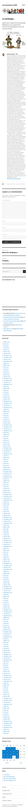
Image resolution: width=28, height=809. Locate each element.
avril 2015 (6, 602)
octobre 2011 (7, 679)
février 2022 (7, 444)
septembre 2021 (8, 453)
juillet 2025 (7, 365)
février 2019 (7, 513)
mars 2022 (6, 442)
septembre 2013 (8, 637)
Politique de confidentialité (17, 804)
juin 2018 (6, 529)
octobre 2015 (7, 590)
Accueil (4, 787)
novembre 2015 (8, 588)
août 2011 (6, 683)
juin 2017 (6, 552)
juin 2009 (6, 733)
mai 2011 (6, 689)
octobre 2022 (7, 428)
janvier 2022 (7, 446)
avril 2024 (6, 394)
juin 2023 (6, 413)
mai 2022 (6, 438)
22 (7, 757)
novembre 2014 (8, 611)
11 (17, 751)
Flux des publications (9, 776)
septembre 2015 (8, 592)
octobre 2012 (7, 658)
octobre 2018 (7, 521)
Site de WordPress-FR (9, 780)
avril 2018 (6, 532)
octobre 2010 (7, 702)
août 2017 (6, 548)
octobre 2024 (7, 382)
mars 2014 (6, 625)
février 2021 (7, 467)
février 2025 (7, 374)
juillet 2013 (6, 640)
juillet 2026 (7, 342)
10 (14, 751)
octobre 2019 (7, 498)
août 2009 (6, 729)
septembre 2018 (8, 523)
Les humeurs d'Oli (9, 5)
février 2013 (7, 650)
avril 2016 (6, 579)
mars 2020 (6, 488)
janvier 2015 (7, 608)
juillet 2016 (7, 573)
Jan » (21, 763)
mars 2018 (6, 534)
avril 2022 (6, 440)
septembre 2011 (8, 681)
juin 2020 (6, 482)
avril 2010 (6, 714)
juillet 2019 (7, 504)
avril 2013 (6, 646)
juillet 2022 (7, 434)
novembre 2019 (8, 496)
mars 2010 (6, 716)
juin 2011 (6, 687)
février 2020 (7, 490)
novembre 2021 (8, 450)
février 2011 (7, 694)
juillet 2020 (7, 480)
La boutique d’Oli (6, 793)
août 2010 (6, 706)
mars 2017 (6, 558)
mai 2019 (6, 507)
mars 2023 (6, 419)
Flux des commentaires (10, 778)
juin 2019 (6, 506)
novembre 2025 (8, 357)
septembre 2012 (8, 660)
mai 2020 (6, 484)
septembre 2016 (8, 569)
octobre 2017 (7, 544)
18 (17, 754)
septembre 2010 (8, 704)
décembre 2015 (8, 586)
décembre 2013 (8, 631)
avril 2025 (6, 371)
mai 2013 (6, 644)
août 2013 (6, 638)
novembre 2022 (8, 426)
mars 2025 (6, 373)
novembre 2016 (8, 565)
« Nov (6, 763)
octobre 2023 (7, 405)
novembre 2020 (8, 473)
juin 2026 (6, 344)
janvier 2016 (7, 585)
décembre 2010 (8, 698)
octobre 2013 (7, 635)
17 (14, 754)
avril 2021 (6, 463)
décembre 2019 (8, 494)
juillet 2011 (6, 685)
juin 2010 (6, 710)
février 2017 (7, 559)
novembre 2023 (8, 403)
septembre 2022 (8, 430)
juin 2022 (6, 436)
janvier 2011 (7, 696)
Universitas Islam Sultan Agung (12, 317)
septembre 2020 (8, 477)
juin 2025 (6, 367)
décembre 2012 (8, 654)
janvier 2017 (7, 561)
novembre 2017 (8, 542)
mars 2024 (6, 396)
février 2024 (7, 398)
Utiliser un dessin (7, 800)
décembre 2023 (8, 401)
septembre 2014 (8, 615)
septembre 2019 (8, 500)
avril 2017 (6, 556)
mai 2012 (6, 665)
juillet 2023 (7, 411)
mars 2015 (6, 604)
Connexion (6, 774)
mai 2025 (6, 369)
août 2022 (6, 432)
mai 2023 (6, 415)
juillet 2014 (6, 617)
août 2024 (6, 386)
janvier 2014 (7, 629)
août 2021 (6, 455)
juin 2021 (6, 459)
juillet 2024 (7, 388)
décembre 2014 (8, 610)
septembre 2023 (8, 407)
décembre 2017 (8, 540)
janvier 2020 (7, 492)
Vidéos (4, 797)
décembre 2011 (7, 675)
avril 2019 (6, 509)
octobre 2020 (7, 475)
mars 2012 (6, 669)
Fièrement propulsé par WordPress (9, 806)
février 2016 (7, 583)
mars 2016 (6, 581)
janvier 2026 (7, 353)
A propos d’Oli (6, 790)
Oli (4, 184)
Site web (4, 234)
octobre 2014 (7, 613)
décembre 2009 (8, 721)
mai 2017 (6, 554)
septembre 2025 (8, 361)
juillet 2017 (6, 550)
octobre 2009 (7, 725)
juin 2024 (6, 390)
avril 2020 (6, 486)
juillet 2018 (6, 527)
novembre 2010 (8, 700)
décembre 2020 (8, 471)
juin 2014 (6, 619)
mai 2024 (6, 392)
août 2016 (6, 571)
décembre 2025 (8, 355)
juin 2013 (6, 642)
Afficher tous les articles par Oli (13, 178)
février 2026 (7, 351)
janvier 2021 (7, 469)
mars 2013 (6, 648)
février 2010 (7, 717)
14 (3, 754)
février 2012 (7, 671)
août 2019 (6, 502)
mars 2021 (6, 465)
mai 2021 (6, 461)
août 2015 (6, 594)
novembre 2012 (8, 656)
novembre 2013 (8, 633)
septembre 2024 (8, 384)
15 (7, 754)
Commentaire (6, 200)
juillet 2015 (6, 596)
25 (17, 757)
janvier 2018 (7, 538)
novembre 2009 (8, 723)
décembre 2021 (8, 448)
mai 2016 (6, 577)
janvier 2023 (7, 423)
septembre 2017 (8, 546)
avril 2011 (6, 691)
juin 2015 (6, 598)
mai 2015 (6, 600)
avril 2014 (6, 623)
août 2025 (6, 363)
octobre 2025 (7, 359)
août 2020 (6, 479)
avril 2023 (6, 417)
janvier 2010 (7, 719)
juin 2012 (6, 664)
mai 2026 (6, 346)
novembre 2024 (8, 380)
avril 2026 (6, 347)
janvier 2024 (7, 400)
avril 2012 (6, 667)
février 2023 (7, 421)
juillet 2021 (6, 457)
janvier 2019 (7, 515)
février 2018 (7, 536)
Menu (23, 5)
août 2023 (6, 409)
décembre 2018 (8, 517)
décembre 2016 (8, 563)
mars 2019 (6, 511)
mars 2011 (6, 692)
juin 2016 (6, 575)
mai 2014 (6, 621)
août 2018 (6, 525)
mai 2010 (6, 712)
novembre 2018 (8, 519)
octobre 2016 (7, 567)
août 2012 (6, 662)
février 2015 (7, 606)
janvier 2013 (7, 652)
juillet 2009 (7, 731)
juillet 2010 (6, 708)
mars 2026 (6, 349)
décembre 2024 (8, 378)
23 (10, 757)
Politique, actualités (20, 184)
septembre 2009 (8, 727)
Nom (4, 221)
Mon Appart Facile (8, 328)
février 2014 (7, 627)
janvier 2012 (7, 673)
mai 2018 (6, 531)
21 (3, 757)
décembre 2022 (8, 425)
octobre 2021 (7, 452)
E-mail (4, 227)
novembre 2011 (8, 677)
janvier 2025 (7, 376)
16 (10, 754)
